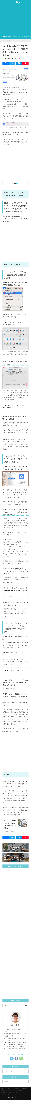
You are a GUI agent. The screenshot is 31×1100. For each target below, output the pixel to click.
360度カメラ (4, 1094)
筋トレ (17, 1092)
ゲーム (20, 1094)
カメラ (24, 1092)
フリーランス (17, 58)
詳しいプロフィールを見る (15, 1054)
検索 (26, 1005)
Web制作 (24, 1088)
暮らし (20, 1090)
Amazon (13, 1094)
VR (9, 1088)
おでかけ (3, 1092)
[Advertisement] (15, 19)
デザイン (3, 1090)
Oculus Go (15, 1088)
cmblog (12, 1098)
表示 (17, 183)
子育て (10, 1092)
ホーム (2, 1088)
